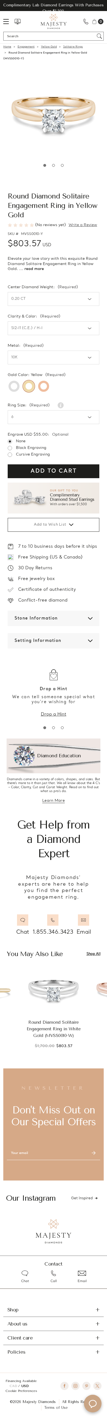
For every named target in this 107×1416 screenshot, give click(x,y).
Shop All (93, 954)
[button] (53, 498)
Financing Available (21, 1381)
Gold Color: (37, 375)
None (21, 441)
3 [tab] (62, 165)
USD (25, 1386)
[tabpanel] (53, 114)
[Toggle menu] (8, 21)
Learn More (53, 801)
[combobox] (51, 36)
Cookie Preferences (21, 1391)
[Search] (99, 36)
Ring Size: (29, 405)
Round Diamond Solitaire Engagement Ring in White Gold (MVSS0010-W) (53, 1029)
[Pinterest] (86, 1386)
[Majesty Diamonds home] (54, 21)
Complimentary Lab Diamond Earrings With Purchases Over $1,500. (53, 8)
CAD (14, 1386)
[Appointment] (17, 21)
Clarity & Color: (34, 317)
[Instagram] (75, 1386)
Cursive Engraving (33, 455)
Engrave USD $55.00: (38, 435)
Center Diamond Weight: (43, 287)
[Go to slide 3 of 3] (62, 727)
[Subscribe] (93, 1153)
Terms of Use (56, 1408)
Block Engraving (31, 448)
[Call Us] (86, 21)
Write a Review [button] (83, 225)
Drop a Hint (53, 714)
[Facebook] (64, 1386)
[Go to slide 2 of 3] (53, 727)
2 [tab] (53, 165)
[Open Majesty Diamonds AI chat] (93, 1403)
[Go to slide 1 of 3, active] (44, 727)
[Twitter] (97, 1386)
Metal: (26, 346)
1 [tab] (44, 165)
